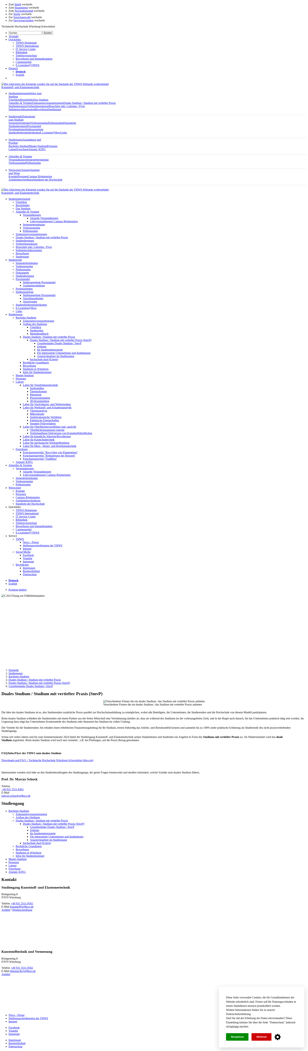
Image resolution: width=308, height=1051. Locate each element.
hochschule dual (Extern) (44, 359)
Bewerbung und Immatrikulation (34, 58)
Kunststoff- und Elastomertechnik (20, 87)
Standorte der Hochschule (47, 179)
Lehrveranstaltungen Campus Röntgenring (54, 221)
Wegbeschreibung (22, 909)
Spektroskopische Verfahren (45, 417)
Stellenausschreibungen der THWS (42, 545)
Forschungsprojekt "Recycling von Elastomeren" (50, 452)
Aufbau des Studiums (35, 324)
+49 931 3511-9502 (22, 903)
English (20, 74)
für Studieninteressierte (50, 349)
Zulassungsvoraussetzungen (47, 102)
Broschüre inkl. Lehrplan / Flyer (67, 106)
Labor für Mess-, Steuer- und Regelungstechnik (49, 445)
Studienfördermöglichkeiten (24, 132)
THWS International (27, 45)
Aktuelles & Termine (20, 102)
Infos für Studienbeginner (37, 372)
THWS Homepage (26, 42)
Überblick (14, 99)
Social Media (23, 551)
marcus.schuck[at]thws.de (15, 795)
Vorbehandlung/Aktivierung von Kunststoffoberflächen (61, 433)
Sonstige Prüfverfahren (43, 423)
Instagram (28, 561)
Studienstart (54, 109)
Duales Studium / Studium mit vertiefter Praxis (89, 102)
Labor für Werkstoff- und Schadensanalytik (47, 407)
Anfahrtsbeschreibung (21, 179)
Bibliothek (21, 52)
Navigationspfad (24, 10)
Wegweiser (15, 487)
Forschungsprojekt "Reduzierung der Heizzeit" (49, 455)
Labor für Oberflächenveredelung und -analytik (49, 426)
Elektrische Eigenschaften (44, 420)
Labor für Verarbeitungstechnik (40, 385)
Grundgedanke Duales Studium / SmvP (59, 343)
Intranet (27, 548)
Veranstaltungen (18, 159)
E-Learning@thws (50, 132)
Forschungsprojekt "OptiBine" (40, 458)
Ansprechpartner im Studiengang (55, 356)
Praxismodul (34, 126)
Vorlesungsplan (39, 122)
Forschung (23, 149)
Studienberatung (18, 106)
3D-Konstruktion (39, 401)
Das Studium (41, 99)
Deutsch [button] (13, 68)
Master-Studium (38, 146)
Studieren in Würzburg (35, 368)
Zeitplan (41, 346)
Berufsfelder (27, 99)
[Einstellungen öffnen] (277, 1037)
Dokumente (69, 122)
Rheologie (36, 394)
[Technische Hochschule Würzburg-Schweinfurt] (55, 84)
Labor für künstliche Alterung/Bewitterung (47, 436)
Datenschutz (277, 1022)
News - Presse (31, 542)
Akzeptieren (237, 1036)
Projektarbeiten (17, 129)
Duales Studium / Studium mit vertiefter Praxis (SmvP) (60, 340)
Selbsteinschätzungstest (22, 109)
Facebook (28, 555)
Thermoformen (38, 391)
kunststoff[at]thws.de (22, 906)
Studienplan (36, 330)
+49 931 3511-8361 (12, 789)
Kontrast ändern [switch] (18, 589)
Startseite (14, 670)
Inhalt (18, 4)
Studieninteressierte (19, 198)
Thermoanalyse (38, 410)
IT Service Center (26, 49)
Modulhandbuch (39, 333)
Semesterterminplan (20, 122)
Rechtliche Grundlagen (36, 362)
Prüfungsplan (55, 122)
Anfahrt (5, 909)
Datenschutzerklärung (238, 1014)
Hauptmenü (21, 7)
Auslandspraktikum (34, 285)
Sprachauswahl (21, 17)
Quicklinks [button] (15, 39)
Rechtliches (22, 564)
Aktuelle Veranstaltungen (44, 218)
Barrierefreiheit (31, 571)
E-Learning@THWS (27, 65)
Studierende (22, 118)
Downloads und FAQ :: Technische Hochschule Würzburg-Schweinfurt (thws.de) (47, 760)
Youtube (27, 558)
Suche (16, 14)
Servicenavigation (23, 20)
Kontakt (13, 176)
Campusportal (23, 61)
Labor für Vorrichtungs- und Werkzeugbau (47, 404)
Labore (13, 149)
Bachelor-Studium (19, 146)
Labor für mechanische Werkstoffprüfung (46, 442)
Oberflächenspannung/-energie (47, 429)
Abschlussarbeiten (33, 298)
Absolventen (30, 301)
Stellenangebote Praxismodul (39, 282)
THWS (20, 539)
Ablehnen (261, 1036)
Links (64, 132)
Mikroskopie (37, 413)
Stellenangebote (34, 129)
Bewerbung (41, 109)
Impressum (29, 567)
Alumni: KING (37, 149)
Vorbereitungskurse (38, 106)
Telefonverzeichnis (26, 55)
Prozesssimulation (40, 397)
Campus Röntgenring (40, 176)
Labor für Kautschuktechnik (39, 439)
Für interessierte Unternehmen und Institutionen (64, 352)
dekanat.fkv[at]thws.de (23, 971)
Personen (52, 146)
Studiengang (16, 314)
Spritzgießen (37, 388)
